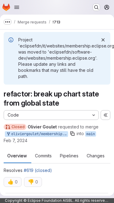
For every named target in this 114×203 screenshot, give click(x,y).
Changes (96, 155)
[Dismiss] (103, 40)
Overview (17, 155)
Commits (43, 155)
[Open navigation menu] (17, 7)
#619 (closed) (38, 170)
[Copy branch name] (72, 133)
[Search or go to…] (96, 7)
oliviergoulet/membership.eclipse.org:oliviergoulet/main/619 (38, 133)
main (90, 133)
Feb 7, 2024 (15, 140)
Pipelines (69, 155)
